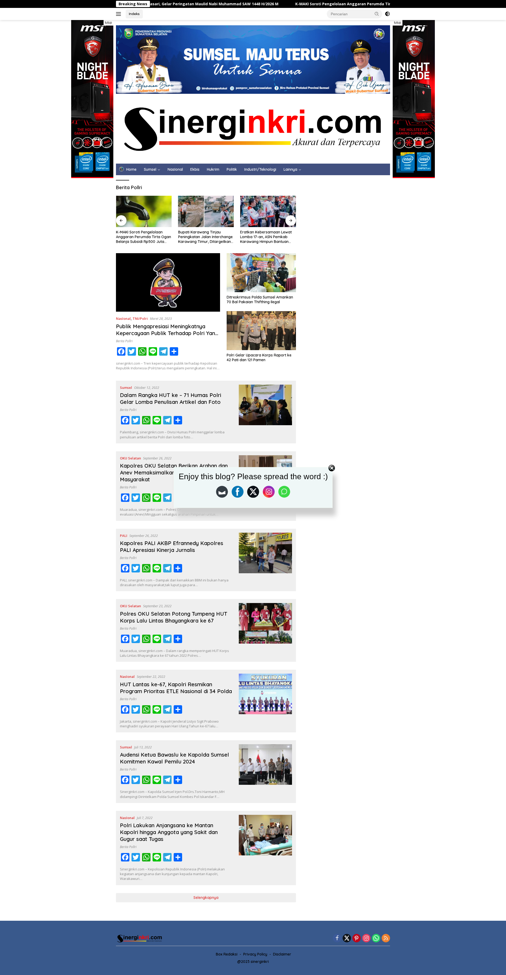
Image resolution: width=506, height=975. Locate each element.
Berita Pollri (124, 341)
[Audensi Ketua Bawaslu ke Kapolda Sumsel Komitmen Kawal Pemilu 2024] (265, 771)
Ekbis (195, 169)
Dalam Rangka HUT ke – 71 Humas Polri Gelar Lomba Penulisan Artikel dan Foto (170, 398)
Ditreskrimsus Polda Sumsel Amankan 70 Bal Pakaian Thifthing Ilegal (260, 299)
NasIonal (175, 169)
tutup (108, 23)
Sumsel (150, 169)
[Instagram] (366, 938)
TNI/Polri (140, 318)
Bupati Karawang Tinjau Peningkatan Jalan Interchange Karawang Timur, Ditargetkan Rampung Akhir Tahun (205, 237)
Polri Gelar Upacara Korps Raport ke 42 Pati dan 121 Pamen (259, 357)
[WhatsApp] (376, 938)
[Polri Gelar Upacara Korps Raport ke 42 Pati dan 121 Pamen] (261, 330)
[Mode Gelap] (387, 13)
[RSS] (386, 938)
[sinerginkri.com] (253, 128)
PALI (123, 535)
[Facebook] (337, 938)
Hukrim (213, 169)
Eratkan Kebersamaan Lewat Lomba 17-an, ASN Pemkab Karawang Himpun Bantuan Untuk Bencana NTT (266, 237)
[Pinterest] (356, 938)
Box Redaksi (226, 954)
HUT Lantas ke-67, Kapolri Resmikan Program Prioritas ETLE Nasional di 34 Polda (176, 687)
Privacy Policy (255, 954)
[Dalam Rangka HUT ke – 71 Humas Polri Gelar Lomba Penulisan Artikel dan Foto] (265, 412)
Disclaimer (282, 954)
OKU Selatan (130, 458)
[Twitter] (347, 938)
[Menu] (119, 13)
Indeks (134, 14)
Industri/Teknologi (260, 169)
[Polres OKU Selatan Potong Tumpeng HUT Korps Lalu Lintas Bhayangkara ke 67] (265, 630)
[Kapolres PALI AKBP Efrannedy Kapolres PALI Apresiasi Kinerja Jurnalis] (265, 560)
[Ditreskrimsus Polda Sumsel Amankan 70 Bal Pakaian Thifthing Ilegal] (261, 272)
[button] (377, 13)
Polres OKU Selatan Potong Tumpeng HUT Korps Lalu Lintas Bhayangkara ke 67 (173, 617)
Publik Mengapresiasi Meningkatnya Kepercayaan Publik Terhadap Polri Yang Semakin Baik (167, 333)
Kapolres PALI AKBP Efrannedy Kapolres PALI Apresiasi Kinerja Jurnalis (171, 546)
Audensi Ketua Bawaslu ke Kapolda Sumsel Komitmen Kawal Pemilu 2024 (174, 758)
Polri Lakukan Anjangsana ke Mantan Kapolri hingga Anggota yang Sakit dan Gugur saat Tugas (169, 832)
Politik (232, 169)
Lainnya (290, 169)
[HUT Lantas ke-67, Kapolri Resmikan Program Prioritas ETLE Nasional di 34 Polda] (265, 701)
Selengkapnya (205, 897)
